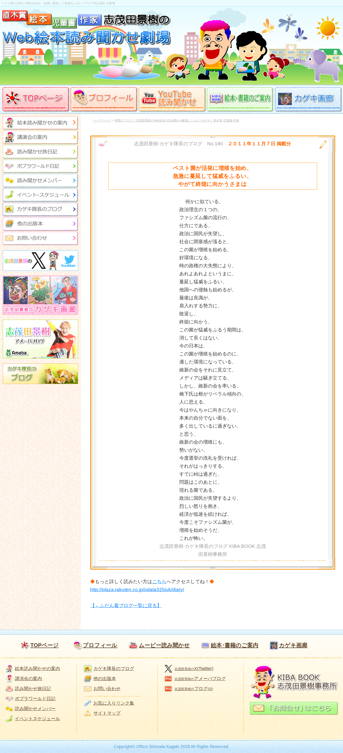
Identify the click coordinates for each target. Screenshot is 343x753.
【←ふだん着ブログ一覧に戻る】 (126, 605)
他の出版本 (104, 678)
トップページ (102, 120)
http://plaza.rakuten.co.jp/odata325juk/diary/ (137, 589)
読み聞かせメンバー (35, 708)
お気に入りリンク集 (113, 703)
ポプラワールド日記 (35, 698)
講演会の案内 (28, 678)
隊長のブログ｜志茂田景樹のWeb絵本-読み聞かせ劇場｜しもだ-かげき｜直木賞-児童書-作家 (177, 120)
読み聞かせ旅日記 (33, 688)
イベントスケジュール (37, 718)
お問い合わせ (107, 688)
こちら (159, 581)
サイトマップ (107, 713)
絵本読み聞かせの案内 (37, 668)
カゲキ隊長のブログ (113, 668)
